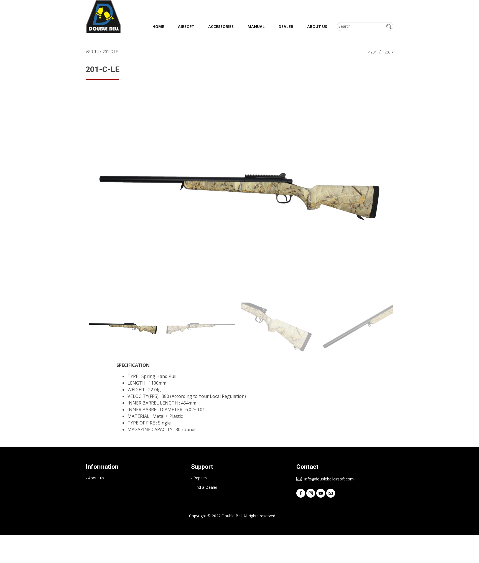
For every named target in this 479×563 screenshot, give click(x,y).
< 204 (372, 52)
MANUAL (256, 26)
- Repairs (199, 478)
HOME (158, 26)
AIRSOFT (186, 26)
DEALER (286, 26)
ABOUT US (317, 26)
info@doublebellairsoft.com (328, 479)
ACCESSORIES (221, 26)
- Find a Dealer (204, 487)
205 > (389, 52)
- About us (95, 478)
